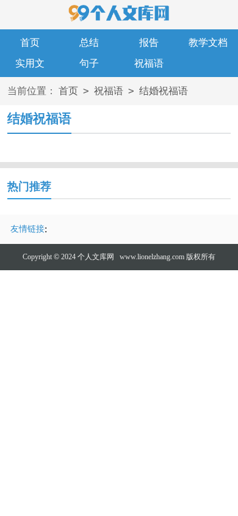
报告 (149, 42)
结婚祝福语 (163, 91)
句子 (89, 63)
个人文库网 (96, 256)
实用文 (30, 63)
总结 (89, 42)
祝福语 (149, 63)
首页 (30, 42)
